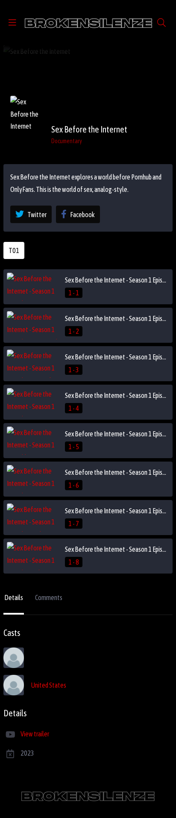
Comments (48, 597)
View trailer (35, 734)
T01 (14, 250)
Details (13, 597)
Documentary (66, 141)
